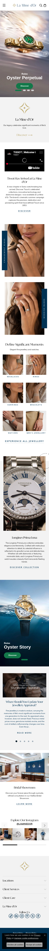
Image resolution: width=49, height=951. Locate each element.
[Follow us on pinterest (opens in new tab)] (27, 916)
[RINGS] (36, 365)
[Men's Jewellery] (36, 421)
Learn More (24, 804)
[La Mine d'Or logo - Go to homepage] (24, 5)
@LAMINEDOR (25, 824)
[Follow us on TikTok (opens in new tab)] (11, 916)
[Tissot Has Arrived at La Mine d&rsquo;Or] (24, 161)
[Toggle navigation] (4, 5)
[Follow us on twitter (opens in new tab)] (32, 916)
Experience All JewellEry (24, 441)
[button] (40, 5)
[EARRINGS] (13, 393)
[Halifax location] (24, 767)
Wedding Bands (44, 308)
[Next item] (46, 54)
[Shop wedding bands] (24, 308)
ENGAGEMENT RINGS (4, 250)
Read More (24, 733)
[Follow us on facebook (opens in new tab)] (38, 916)
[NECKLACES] (13, 365)
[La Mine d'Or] (24, 108)
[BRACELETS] (36, 393)
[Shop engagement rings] (24, 250)
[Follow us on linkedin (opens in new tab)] (16, 916)
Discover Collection (24, 567)
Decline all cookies (15, 945)
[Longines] (24, 494)
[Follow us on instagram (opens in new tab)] (22, 916)
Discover (25, 86)
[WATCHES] (13, 421)
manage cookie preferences (26, 938)
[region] (24, 54)
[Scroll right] (45, 825)
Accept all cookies (34, 945)
